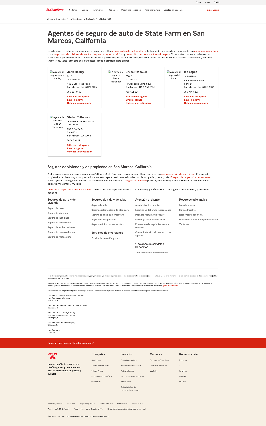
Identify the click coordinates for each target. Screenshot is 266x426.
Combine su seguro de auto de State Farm (70, 189)
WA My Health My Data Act (58, 409)
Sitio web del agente (78, 96)
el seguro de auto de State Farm (129, 51)
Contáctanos (96, 360)
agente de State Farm (170, 286)
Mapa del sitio (137, 403)
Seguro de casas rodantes (61, 232)
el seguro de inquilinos (135, 180)
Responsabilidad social (191, 215)
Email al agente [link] (75, 100)
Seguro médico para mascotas (107, 224)
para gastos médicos (112, 54)
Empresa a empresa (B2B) (101, 376)
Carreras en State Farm (159, 360)
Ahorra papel (126, 382)
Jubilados (153, 371)
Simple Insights (187, 210)
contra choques (92, 54)
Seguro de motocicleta (59, 237)
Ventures (184, 224)
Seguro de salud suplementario (107, 215)
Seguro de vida (99, 205)
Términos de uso (106, 403)
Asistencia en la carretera (131, 365)
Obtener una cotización (79, 103)
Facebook (183, 360)
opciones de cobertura (206, 51)
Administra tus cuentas (147, 205)
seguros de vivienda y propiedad (178, 174)
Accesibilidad (122, 403)
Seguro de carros (56, 208)
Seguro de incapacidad (103, 219)
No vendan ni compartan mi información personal (126, 409)
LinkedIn (182, 376)
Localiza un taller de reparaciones (153, 210)
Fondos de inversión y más (105, 238)
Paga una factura (127, 371)
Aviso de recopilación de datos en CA (88, 409)
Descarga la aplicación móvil (150, 219)
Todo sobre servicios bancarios (151, 252)
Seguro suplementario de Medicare (110, 210)
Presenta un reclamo (129, 360)
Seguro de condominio (59, 222)
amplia (79, 54)
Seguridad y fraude (87, 403)
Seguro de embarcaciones (61, 227)
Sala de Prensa (97, 371)
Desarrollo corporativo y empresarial (198, 219)
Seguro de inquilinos (58, 218)
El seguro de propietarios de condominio (191, 177)
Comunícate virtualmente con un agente (153, 234)
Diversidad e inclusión (158, 365)
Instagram (183, 371)
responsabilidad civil (64, 54)
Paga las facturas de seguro (150, 215)
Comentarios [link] (96, 382)
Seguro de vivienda (58, 213)
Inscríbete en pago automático (132, 376)
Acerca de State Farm (100, 365)
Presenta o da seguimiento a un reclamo (152, 226)
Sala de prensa (187, 205)
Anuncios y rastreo (55, 403)
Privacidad (71, 403)
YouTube (182, 382)
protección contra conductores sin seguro (148, 54)
